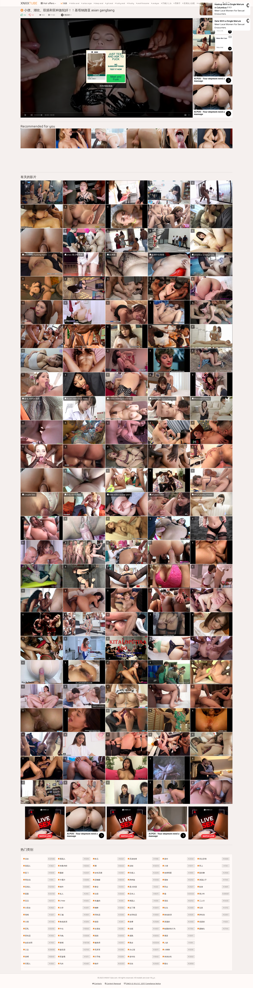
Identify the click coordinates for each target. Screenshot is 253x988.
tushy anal (120, 3)
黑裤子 (177, 3)
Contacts (98, 983)
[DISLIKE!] (30, 15)
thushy (131, 3)
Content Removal (113, 983)
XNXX (29, 3)
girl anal (109, 3)
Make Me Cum (221, 38)
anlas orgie (87, 3)
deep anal (99, 3)
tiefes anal (74, 3)
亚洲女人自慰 (189, 3)
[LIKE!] (22, 15)
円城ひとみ (167, 3)
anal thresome (143, 3)
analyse (155, 3)
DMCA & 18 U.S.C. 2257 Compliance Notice (143, 983)
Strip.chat (219, 31)
